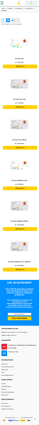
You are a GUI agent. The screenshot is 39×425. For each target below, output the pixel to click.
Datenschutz (4, 370)
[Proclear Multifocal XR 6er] (19, 206)
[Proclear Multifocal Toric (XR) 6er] (19, 246)
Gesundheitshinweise (7, 375)
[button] (1, 3)
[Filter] (3, 20)
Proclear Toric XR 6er (19, 140)
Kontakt (3, 384)
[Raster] (8, 20)
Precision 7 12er (13, 352)
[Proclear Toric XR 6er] (19, 124)
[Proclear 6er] (19, 43)
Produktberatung (6, 386)
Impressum (4, 364)
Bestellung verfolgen (7, 409)
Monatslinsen (29, 8)
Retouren (4, 389)
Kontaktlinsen (19, 8)
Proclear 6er (19, 58)
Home (3, 8)
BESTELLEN (19, 66)
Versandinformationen (7, 367)
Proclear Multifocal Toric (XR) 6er (19, 262)
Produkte (9, 8)
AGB (2, 372)
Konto (31, 3)
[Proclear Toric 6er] (19, 84)
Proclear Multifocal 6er (19, 180)
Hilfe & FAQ (4, 395)
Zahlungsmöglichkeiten (7, 392)
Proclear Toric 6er (19, 99)
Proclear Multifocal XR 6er (19, 221)
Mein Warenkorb (6, 406)
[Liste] (13, 20)
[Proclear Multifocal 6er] (19, 165)
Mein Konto (4, 403)
